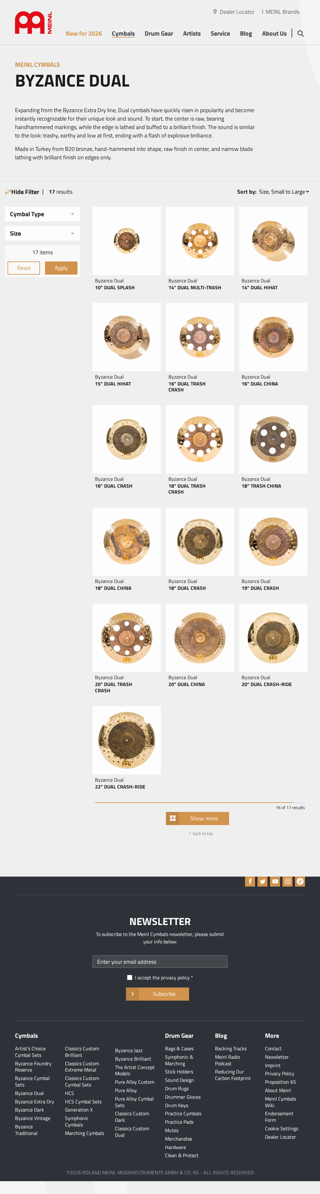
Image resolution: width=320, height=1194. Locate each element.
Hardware (175, 1147)
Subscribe (164, 994)
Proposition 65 (280, 1082)
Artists (192, 33)
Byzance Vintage (32, 1118)
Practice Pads (179, 1122)
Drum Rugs (177, 1088)
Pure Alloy (126, 1090)
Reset (24, 268)
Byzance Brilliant (133, 1058)
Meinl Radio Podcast (227, 1060)
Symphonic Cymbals (76, 1121)
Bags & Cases (179, 1048)
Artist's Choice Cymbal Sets (30, 1052)
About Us (274, 33)
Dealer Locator (237, 11)
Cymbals (123, 33)
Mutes (171, 1130)
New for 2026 (84, 33)
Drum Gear (159, 33)
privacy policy (175, 977)
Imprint (273, 1065)
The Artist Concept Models (135, 1070)
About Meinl (278, 1090)
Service (220, 33)
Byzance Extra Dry (34, 1101)
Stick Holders (179, 1071)
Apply (61, 268)
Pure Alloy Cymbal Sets (134, 1102)
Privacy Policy (279, 1073)
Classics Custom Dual (132, 1132)
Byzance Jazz (128, 1050)
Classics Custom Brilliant (82, 1052)
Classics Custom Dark (132, 1117)
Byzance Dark (29, 1109)
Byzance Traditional (26, 1130)
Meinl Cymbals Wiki (280, 1102)
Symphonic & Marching (179, 1060)
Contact (273, 1048)
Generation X (79, 1109)
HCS (69, 1093)
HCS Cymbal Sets (83, 1101)
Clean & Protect (181, 1155)
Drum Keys (176, 1105)
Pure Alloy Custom (134, 1082)
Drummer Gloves (183, 1097)
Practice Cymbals (183, 1113)
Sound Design (179, 1080)
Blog (246, 33)
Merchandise (178, 1138)
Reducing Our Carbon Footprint (233, 1075)
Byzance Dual (29, 1093)
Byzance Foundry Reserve (33, 1067)
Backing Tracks (231, 1048)
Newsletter (277, 1057)
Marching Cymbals (84, 1133)
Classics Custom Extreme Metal (82, 1067)
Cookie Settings (281, 1128)
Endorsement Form (279, 1117)
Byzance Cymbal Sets (32, 1081)
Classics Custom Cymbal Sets (82, 1081)
